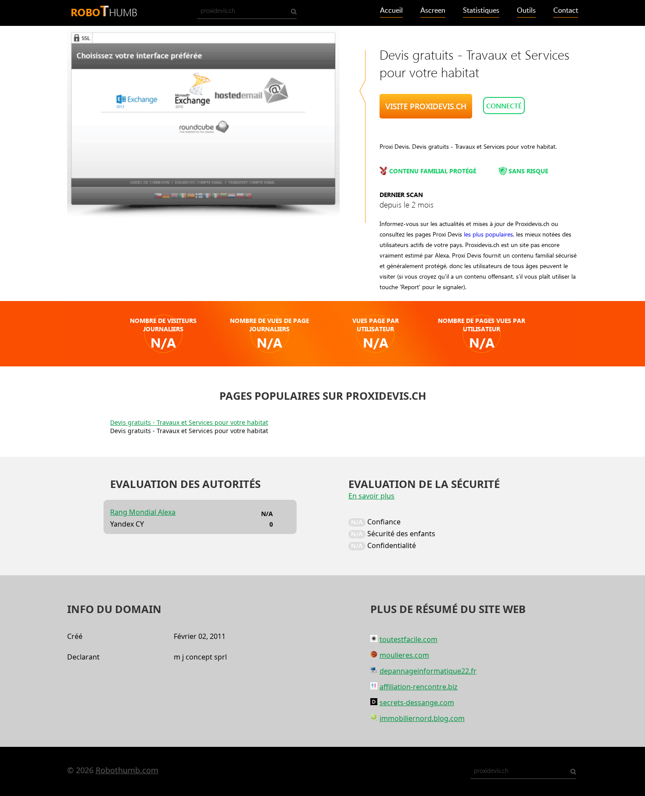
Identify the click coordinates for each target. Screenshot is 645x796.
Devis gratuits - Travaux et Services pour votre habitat (189, 422)
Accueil (391, 10)
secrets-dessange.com (417, 702)
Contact (565, 10)
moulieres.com (404, 655)
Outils (526, 10)
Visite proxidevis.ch (425, 106)
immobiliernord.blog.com (422, 718)
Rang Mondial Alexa (143, 512)
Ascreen (432, 10)
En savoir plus (371, 496)
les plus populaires (488, 234)
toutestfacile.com (408, 639)
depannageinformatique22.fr (428, 671)
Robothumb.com (127, 770)
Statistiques (481, 10)
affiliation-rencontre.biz (419, 687)
